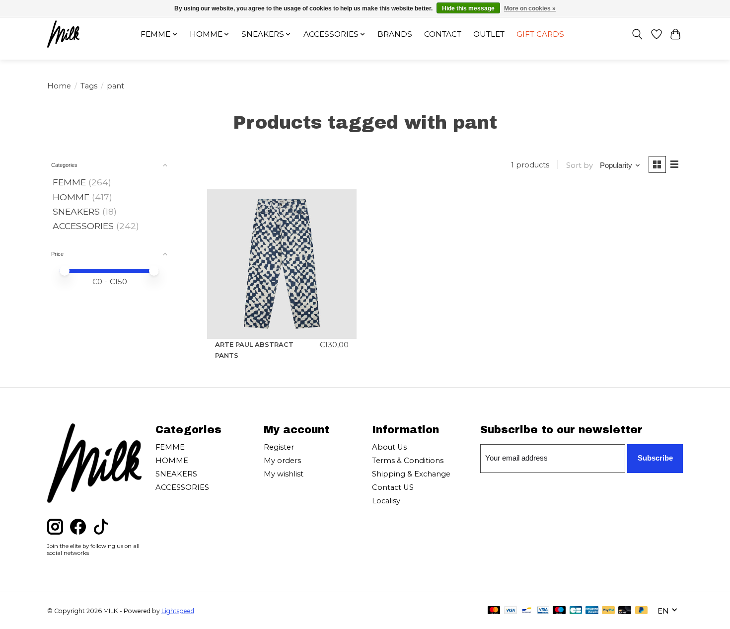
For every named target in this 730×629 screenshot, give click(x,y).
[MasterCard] (494, 611)
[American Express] (591, 611)
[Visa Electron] (543, 611)
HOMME (71, 197)
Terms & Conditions (407, 460)
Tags (88, 85)
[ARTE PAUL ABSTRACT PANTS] (282, 264)
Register (279, 447)
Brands (394, 34)
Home (59, 85)
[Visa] (510, 611)
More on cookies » (530, 8)
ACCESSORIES (83, 226)
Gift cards (540, 34)
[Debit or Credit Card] (624, 611)
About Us (389, 447)
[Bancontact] (526, 611)
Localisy (386, 500)
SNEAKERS (76, 211)
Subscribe (655, 458)
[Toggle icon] (637, 34)
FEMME (69, 182)
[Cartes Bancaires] (576, 611)
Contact (442, 34)
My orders (282, 460)
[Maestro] (559, 611)
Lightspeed (177, 611)
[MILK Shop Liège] (63, 34)
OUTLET (489, 34)
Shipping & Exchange (411, 474)
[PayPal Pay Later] (641, 611)
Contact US (393, 487)
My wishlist (283, 474)
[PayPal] (608, 611)
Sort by (579, 165)
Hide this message (468, 8)
